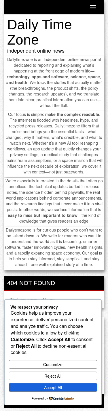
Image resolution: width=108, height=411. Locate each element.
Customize (52, 364)
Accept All (53, 387)
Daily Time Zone (39, 32)
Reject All (52, 376)
